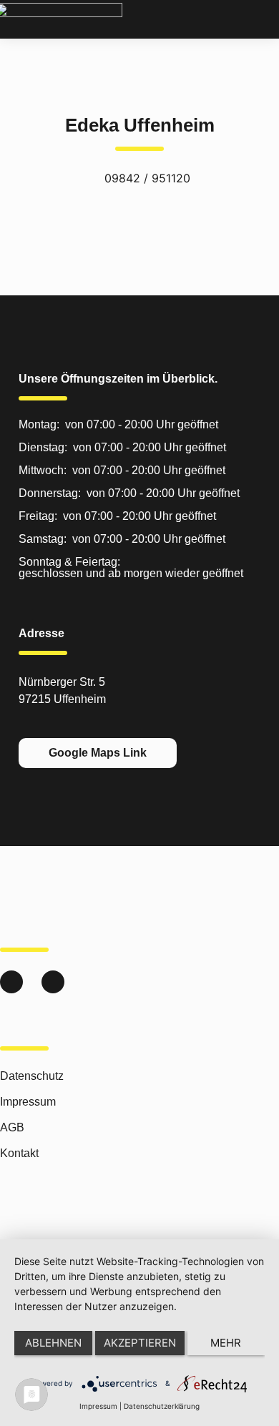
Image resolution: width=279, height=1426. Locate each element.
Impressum (28, 1102)
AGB (12, 1127)
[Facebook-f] (52, 981)
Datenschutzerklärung (162, 1406)
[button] (267, 21)
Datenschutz (32, 1076)
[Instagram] (11, 981)
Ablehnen (53, 1342)
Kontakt (19, 1153)
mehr (225, 1342)
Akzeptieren (140, 1342)
